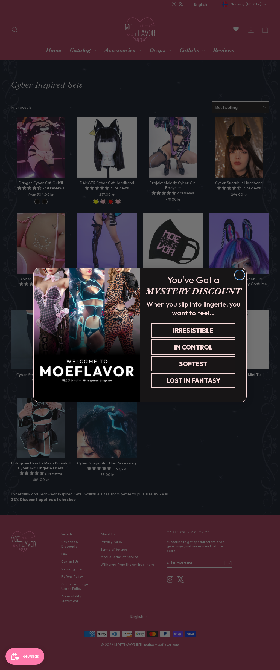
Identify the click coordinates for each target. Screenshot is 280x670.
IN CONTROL (193, 347)
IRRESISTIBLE (193, 330)
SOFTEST (193, 364)
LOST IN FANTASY (193, 381)
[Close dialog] (239, 275)
